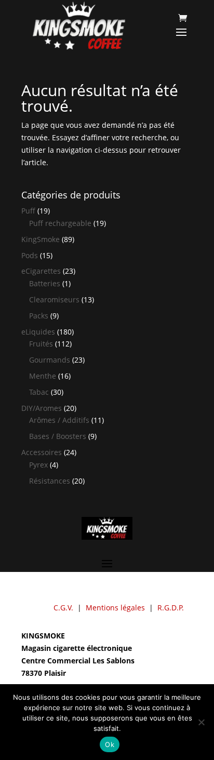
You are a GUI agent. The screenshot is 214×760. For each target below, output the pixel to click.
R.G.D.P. (170, 607)
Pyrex (38, 465)
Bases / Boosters (57, 436)
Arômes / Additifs (59, 420)
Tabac (39, 392)
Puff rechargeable (60, 223)
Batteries (44, 283)
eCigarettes (41, 271)
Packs (38, 316)
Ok (109, 744)
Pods (29, 255)
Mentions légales (115, 607)
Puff (28, 211)
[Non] (201, 722)
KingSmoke (40, 239)
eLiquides (38, 332)
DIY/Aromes (41, 408)
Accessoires (41, 452)
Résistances (49, 481)
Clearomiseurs (54, 299)
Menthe (42, 376)
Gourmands (49, 360)
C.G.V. (63, 607)
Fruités (41, 344)
